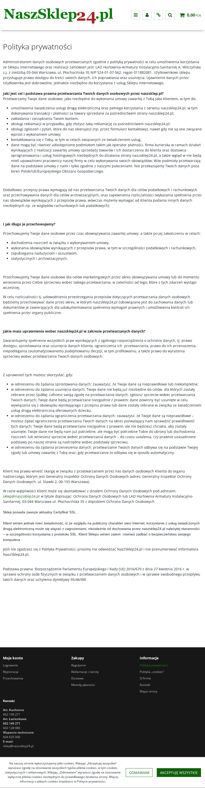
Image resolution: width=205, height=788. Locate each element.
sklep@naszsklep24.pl (21, 496)
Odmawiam (139, 772)
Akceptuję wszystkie (179, 772)
